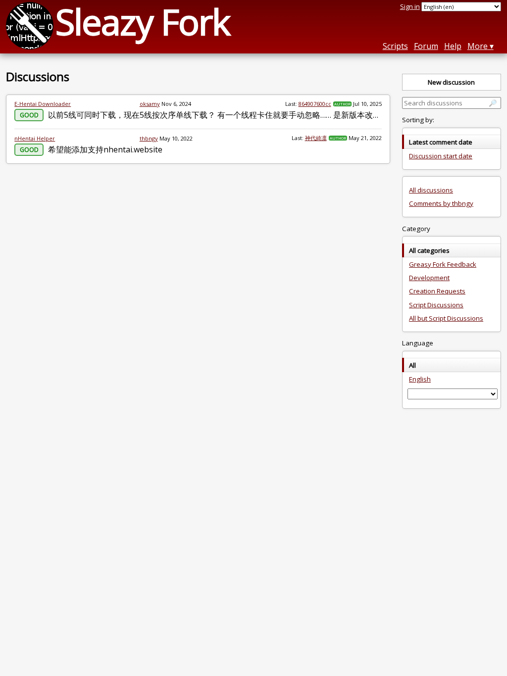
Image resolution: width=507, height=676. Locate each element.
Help (452, 46)
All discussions (431, 190)
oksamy (150, 103)
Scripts (395, 46)
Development (429, 277)
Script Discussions (436, 304)
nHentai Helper (34, 138)
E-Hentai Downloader (42, 103)
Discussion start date (440, 155)
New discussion (451, 82)
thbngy (149, 138)
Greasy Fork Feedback (442, 264)
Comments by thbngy (441, 203)
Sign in (410, 6)
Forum (426, 46)
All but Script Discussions (446, 318)
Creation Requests (437, 291)
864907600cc (315, 103)
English (420, 379)
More (477, 46)
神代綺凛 (316, 138)
